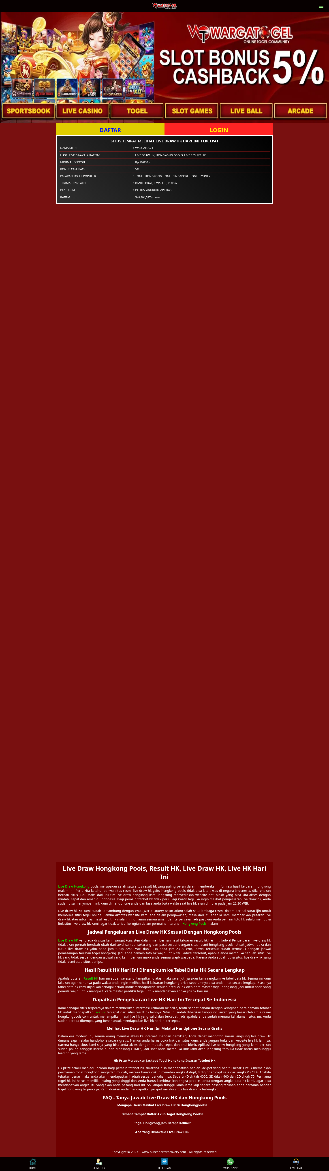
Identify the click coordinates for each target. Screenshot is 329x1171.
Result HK (91, 978)
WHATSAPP (230, 1168)
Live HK (100, 1012)
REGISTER (99, 1168)
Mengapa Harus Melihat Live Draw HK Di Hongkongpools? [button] (162, 1105)
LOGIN (219, 130)
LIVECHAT (296, 1168)
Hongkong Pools (194, 923)
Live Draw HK (68, 940)
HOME (33, 1168)
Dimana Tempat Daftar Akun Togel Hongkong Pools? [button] (162, 1114)
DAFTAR (110, 130)
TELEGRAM (164, 1168)
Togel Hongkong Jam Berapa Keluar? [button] (162, 1123)
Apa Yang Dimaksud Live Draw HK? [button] (162, 1132)
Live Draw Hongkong (74, 886)
